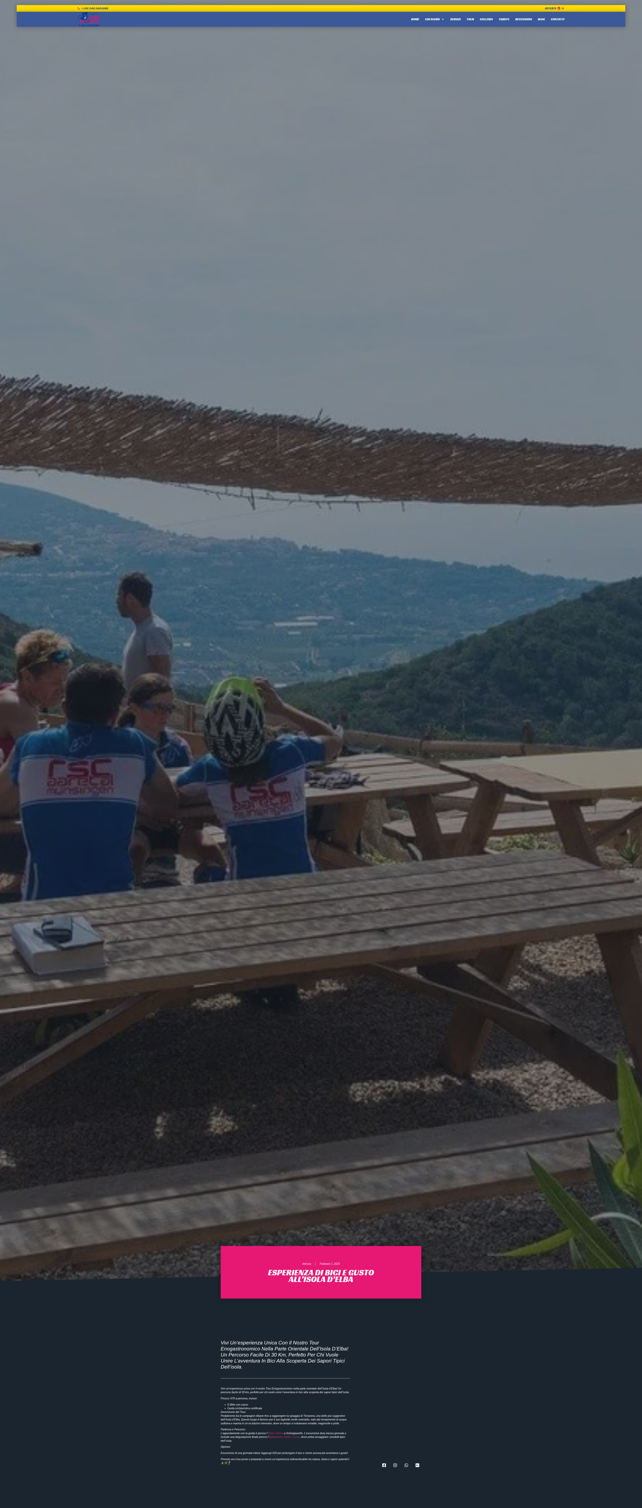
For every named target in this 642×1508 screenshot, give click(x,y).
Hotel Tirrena (275, 1433)
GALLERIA (486, 19)
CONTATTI (557, 19)
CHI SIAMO (432, 19)
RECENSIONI (523, 19)
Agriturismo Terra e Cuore (284, 1437)
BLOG (541, 19)
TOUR (470, 19)
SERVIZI (455, 19)
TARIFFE (504, 19)
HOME (415, 19)
